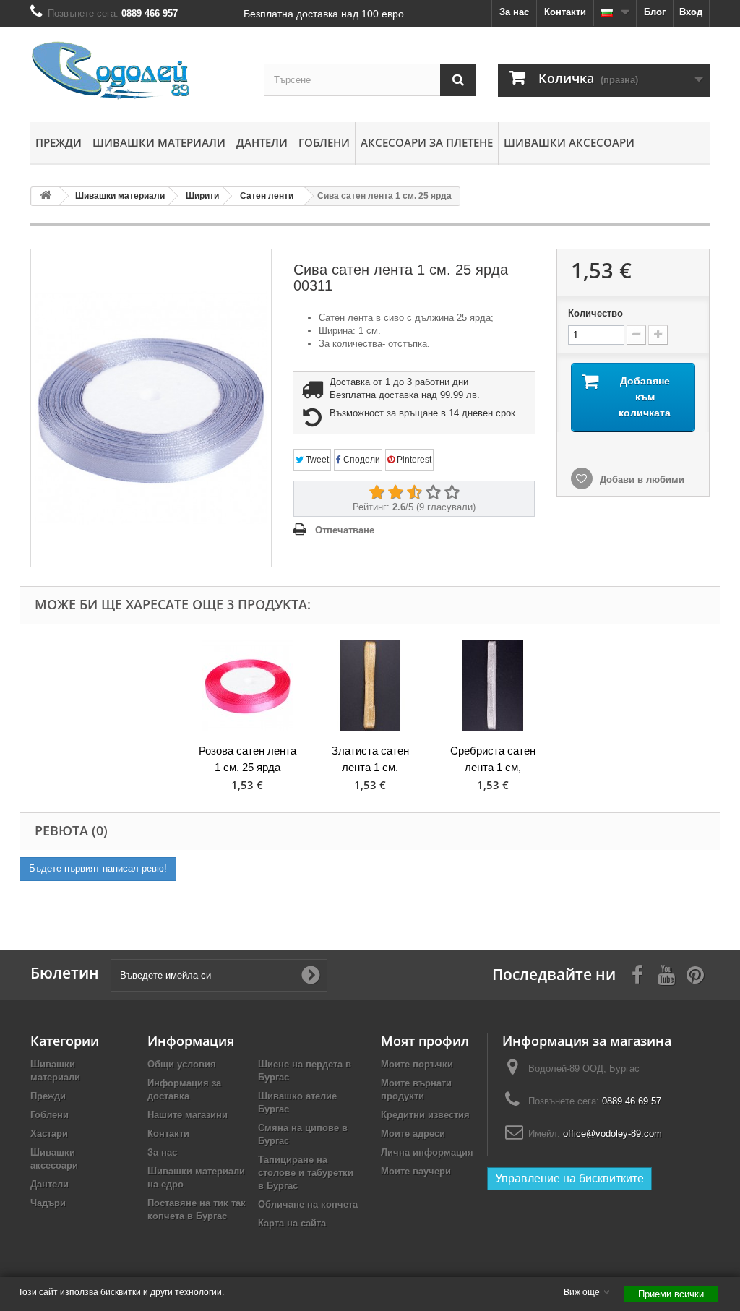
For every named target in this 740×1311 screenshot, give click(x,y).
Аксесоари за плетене (427, 142)
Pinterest (413, 460)
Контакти (565, 12)
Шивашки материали (158, 142)
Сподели (360, 460)
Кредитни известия (425, 1114)
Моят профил (425, 1041)
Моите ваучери (416, 1171)
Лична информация (427, 1152)
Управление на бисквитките (569, 1178)
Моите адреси (413, 1133)
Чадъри (48, 1203)
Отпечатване (344, 530)
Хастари (49, 1133)
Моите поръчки (417, 1064)
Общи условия (181, 1064)
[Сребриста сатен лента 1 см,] (492, 685)
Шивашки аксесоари (569, 142)
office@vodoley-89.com (612, 1133)
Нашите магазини (187, 1114)
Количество (595, 313)
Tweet (316, 460)
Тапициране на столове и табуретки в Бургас (305, 1172)
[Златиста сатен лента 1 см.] (370, 685)
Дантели (262, 142)
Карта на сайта (292, 1223)
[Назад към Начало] (45, 196)
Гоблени (324, 142)
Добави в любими (640, 479)
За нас (514, 12)
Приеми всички (671, 1294)
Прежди (58, 142)
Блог (655, 12)
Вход (690, 12)
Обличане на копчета (308, 1204)
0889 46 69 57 (631, 1101)
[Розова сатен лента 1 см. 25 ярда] (247, 685)
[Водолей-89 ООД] (136, 71)
